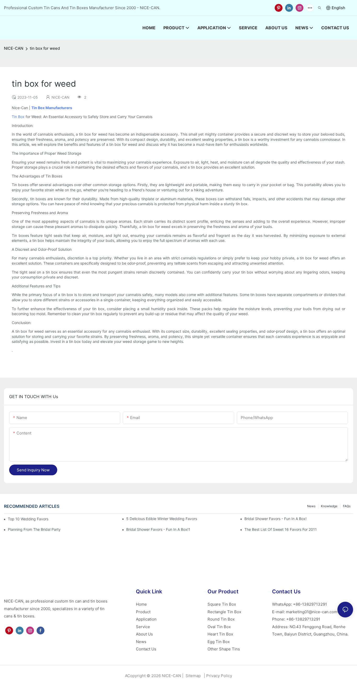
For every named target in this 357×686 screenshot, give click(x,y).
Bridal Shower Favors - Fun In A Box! (275, 518)
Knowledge (329, 506)
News (311, 506)
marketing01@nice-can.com (311, 611)
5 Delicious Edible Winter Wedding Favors (161, 518)
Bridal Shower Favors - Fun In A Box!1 (158, 529)
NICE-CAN (13, 48)
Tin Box (18, 116)
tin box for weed (45, 48)
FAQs (346, 506)
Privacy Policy (219, 675)
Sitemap (193, 675)
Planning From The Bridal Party (34, 529)
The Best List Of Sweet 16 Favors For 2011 (280, 529)
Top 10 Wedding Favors (28, 519)
